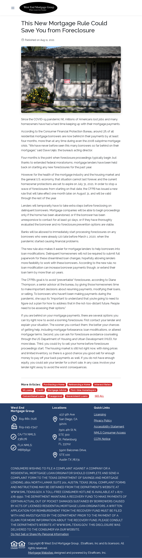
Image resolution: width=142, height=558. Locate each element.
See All (99, 396)
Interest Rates (102, 384)
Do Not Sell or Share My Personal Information (40, 534)
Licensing (100, 414)
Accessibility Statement (109, 426)
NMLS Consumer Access (110, 432)
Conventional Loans (34, 396)
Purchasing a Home (54, 384)
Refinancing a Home (79, 384)
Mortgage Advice (57, 390)
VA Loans (27, 390)
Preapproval (55, 396)
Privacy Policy (103, 420)
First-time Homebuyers (83, 390)
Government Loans (77, 396)
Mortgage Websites (41, 552)
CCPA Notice (102, 439)
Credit (39, 390)
